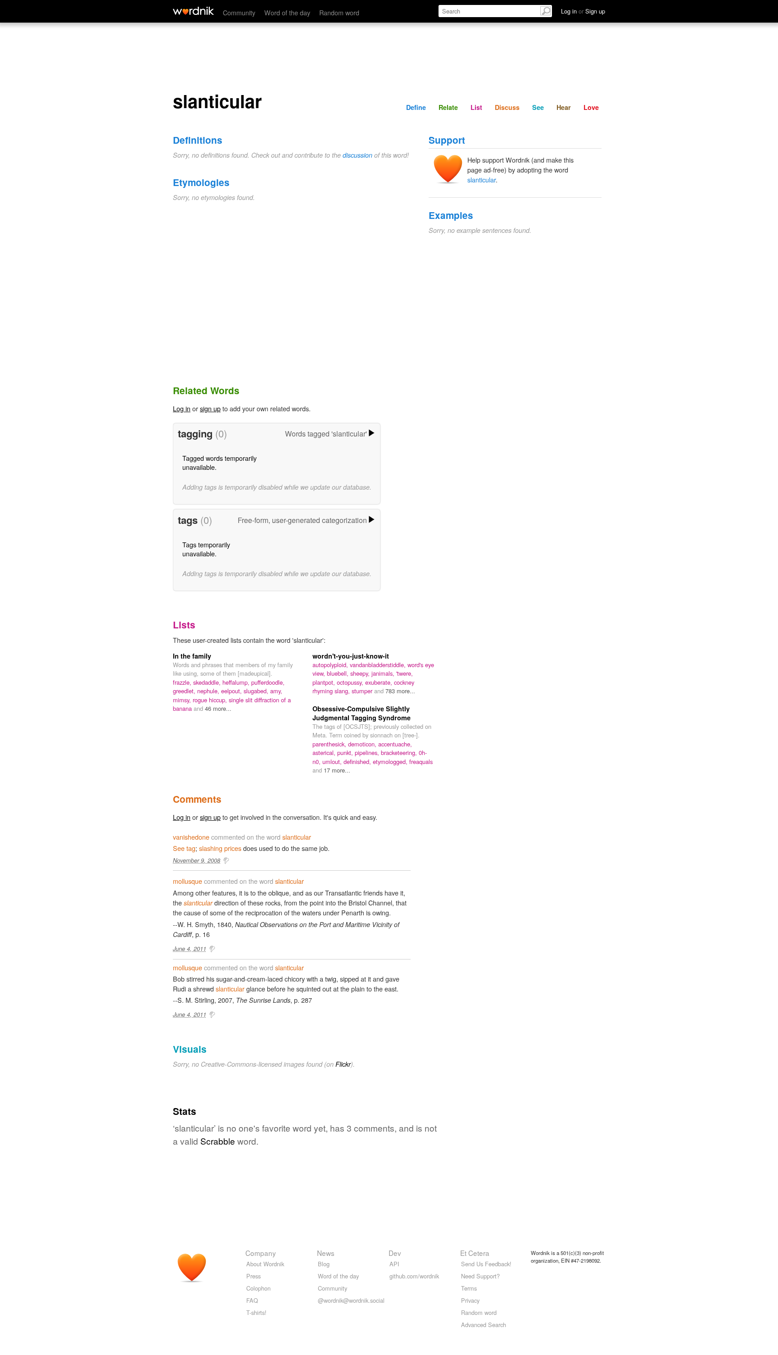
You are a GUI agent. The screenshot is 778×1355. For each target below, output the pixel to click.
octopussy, (351, 682)
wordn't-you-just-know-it (350, 655)
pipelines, (368, 752)
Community (239, 12)
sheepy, (360, 673)
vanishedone (191, 836)
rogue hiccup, (211, 700)
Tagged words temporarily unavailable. (219, 462)
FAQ (252, 1300)
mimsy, (183, 700)
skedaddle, (207, 682)
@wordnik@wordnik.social (351, 1300)
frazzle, (183, 682)
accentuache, (395, 744)
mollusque (187, 881)
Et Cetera (474, 1253)
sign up (210, 408)
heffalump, (236, 682)
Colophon (258, 1288)
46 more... (218, 708)
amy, (276, 691)
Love (591, 107)
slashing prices (220, 848)
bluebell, (338, 673)
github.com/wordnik (414, 1276)
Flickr (343, 1064)
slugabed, (257, 691)
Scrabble (217, 1141)
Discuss (507, 107)
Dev (395, 1253)
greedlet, (185, 691)
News (326, 1253)
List (476, 107)
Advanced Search (483, 1324)
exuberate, (379, 682)
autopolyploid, (331, 664)
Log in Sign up (583, 11)
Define (416, 107)
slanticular (481, 179)
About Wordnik (265, 1264)
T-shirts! (256, 1312)
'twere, (404, 673)
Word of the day (287, 12)
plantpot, (324, 682)
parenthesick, (330, 744)
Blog (324, 1264)
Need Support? (480, 1276)
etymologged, (391, 761)
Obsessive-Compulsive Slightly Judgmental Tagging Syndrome (361, 713)
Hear (563, 107)
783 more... (400, 691)
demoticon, (363, 744)
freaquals (421, 761)
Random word (339, 12)
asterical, (324, 752)
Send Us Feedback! (486, 1264)
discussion (357, 154)
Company (260, 1253)
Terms (469, 1288)
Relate (448, 107)
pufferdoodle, (268, 682)
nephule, (209, 691)
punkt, (346, 752)
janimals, (383, 673)
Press (253, 1276)
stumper (363, 691)
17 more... (337, 770)
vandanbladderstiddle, (378, 664)
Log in (181, 408)
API (394, 1264)
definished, (358, 761)
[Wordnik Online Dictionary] (193, 11)
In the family (192, 655)
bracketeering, (400, 752)
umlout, (333, 761)
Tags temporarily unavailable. (206, 549)
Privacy (470, 1300)
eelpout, (232, 691)
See (538, 107)
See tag (184, 848)
